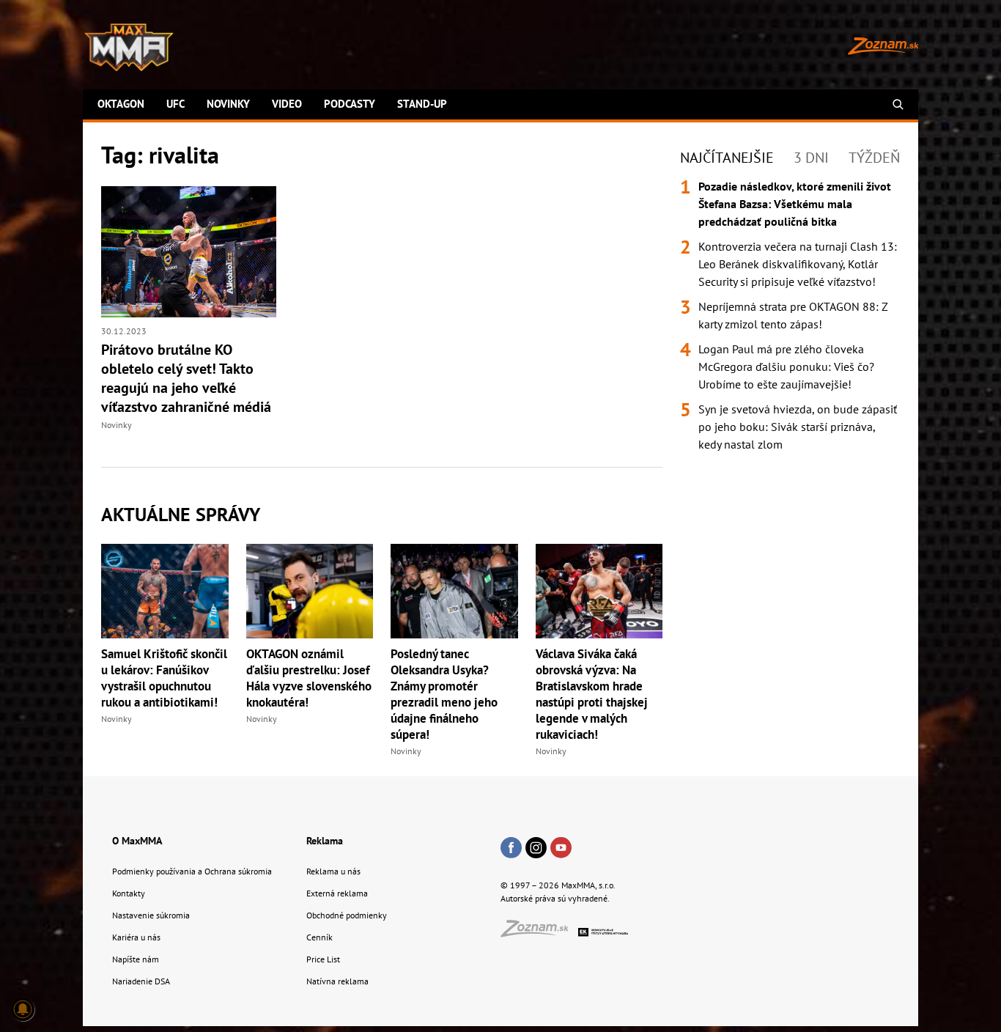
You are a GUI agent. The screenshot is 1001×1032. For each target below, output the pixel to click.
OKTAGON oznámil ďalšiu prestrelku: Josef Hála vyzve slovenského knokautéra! (309, 678)
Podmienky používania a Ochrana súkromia (192, 871)
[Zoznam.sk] (539, 932)
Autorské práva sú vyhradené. (555, 898)
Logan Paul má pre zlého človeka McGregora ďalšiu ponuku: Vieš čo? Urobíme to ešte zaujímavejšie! (786, 366)
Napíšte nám (135, 959)
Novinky (228, 104)
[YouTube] (561, 849)
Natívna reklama (337, 981)
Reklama (324, 840)
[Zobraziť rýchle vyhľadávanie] (898, 104)
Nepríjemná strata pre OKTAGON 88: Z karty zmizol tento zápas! (792, 315)
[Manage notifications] (22, 1009)
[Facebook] (511, 849)
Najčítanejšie (727, 157)
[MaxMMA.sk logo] (129, 47)
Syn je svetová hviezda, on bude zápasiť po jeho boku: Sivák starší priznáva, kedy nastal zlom (797, 427)
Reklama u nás (333, 871)
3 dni (811, 157)
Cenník (319, 937)
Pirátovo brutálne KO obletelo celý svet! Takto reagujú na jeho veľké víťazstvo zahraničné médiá (186, 378)
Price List (323, 959)
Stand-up (422, 104)
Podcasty (349, 104)
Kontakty (128, 893)
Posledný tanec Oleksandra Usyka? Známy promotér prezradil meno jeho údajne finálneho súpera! (444, 694)
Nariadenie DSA (141, 981)
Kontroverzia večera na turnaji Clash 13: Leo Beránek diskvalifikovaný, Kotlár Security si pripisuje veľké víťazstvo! (797, 264)
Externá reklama (337, 893)
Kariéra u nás (136, 937)
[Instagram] (536, 849)
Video (287, 104)
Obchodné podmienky (346, 915)
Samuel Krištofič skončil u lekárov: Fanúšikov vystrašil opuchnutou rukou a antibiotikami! (164, 678)
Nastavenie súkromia (151, 915)
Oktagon (120, 104)
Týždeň (874, 157)
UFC (175, 104)
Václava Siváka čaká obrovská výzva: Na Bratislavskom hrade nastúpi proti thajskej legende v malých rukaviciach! (592, 694)
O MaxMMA (137, 840)
